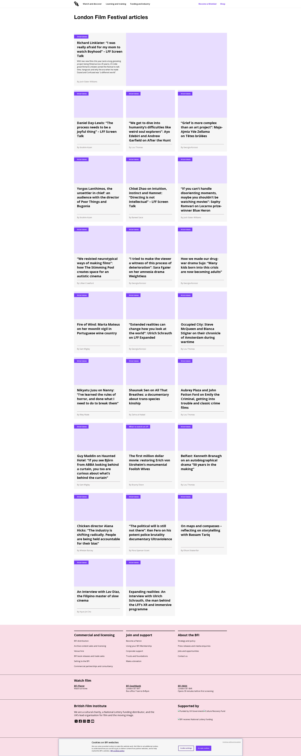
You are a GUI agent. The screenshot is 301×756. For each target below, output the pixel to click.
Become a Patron (134, 641)
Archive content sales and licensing (90, 646)
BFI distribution (81, 641)
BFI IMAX (182, 685)
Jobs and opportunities (188, 651)
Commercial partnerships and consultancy (93, 666)
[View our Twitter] (76, 722)
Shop (222, 3)
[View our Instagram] (84, 722)
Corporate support (134, 651)
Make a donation (133, 661)
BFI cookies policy (117, 751)
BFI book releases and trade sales (89, 656)
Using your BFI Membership (139, 646)
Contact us (183, 656)
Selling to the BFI (81, 661)
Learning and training (116, 3)
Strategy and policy (186, 641)
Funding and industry (140, 3)
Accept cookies (203, 748)
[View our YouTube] (93, 722)
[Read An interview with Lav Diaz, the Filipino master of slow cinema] (98, 587)
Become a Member (208, 3)
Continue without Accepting (232, 742)
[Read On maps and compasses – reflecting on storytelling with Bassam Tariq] (202, 524)
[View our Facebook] (80, 722)
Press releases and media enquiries (194, 646)
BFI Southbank (133, 685)
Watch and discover (92, 3)
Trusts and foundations (137, 656)
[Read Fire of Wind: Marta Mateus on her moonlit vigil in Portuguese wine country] (98, 322)
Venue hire (79, 651)
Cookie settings (186, 748)
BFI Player (79, 685)
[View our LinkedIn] (88, 722)
